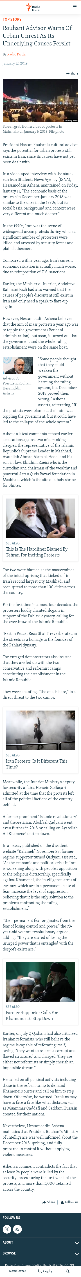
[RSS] (17, 1229)
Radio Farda (16, 54)
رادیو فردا (45, 1271)
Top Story (12, 20)
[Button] (72, 74)
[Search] (67, 1271)
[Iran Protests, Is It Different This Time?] (40, 730)
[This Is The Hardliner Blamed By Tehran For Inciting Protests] (40, 518)
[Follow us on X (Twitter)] (7, 1229)
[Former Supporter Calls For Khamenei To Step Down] (40, 982)
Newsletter (17, 1271)
